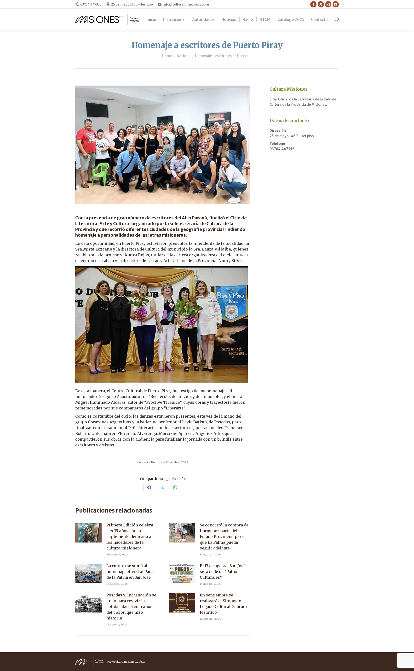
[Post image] (88, 533)
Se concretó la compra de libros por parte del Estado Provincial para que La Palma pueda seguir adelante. (224, 536)
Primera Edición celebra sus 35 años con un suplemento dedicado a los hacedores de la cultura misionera (129, 536)
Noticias (156, 462)
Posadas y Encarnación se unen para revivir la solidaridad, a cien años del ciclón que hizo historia (131, 606)
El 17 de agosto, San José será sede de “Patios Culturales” (223, 571)
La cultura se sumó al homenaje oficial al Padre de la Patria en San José (130, 571)
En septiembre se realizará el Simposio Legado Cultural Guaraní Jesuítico (223, 604)
